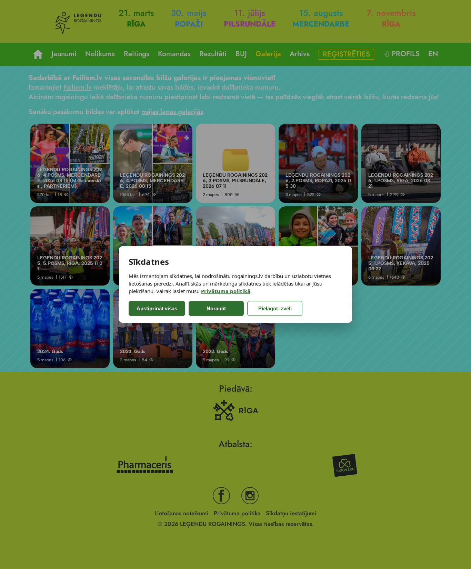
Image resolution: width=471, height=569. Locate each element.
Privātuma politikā (225, 291)
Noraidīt (216, 308)
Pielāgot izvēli (275, 308)
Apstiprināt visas (157, 308)
